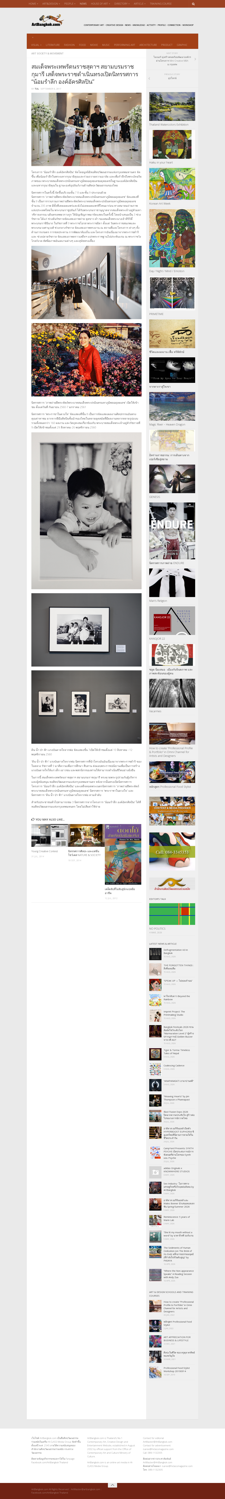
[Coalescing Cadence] (155, 1070)
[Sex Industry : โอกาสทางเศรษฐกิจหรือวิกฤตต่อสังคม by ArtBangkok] (155, 1188)
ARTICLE (138, 3)
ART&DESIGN (50, 3)
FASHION (69, 45)
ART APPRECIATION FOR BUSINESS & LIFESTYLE (177, 1339)
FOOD (82, 45)
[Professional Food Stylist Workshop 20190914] (155, 1372)
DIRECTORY (121, 3)
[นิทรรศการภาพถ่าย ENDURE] (172, 530)
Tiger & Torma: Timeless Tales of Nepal (177, 1051)
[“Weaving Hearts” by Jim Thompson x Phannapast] (155, 1100)
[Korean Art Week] (172, 184)
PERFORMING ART (124, 45)
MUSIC (106, 45)
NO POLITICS (157, 928)
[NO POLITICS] (172, 914)
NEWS (83, 3)
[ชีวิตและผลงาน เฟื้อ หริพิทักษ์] (172, 333)
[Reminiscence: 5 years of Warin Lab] (155, 1221)
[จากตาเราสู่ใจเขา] (172, 370)
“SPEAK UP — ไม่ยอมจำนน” (178, 980)
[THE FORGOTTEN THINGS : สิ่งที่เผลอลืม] (155, 969)
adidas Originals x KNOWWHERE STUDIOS (177, 1170)
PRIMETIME (156, 314)
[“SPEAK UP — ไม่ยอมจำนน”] (155, 985)
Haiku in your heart (161, 162)
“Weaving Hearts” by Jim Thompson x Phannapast (177, 1098)
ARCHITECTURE (148, 45)
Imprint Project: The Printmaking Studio (174, 1013)
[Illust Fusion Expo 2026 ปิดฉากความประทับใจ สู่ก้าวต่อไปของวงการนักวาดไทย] (155, 1116)
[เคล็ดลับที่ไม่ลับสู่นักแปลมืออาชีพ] (123, 854)
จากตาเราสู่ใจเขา (160, 386)
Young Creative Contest (44, 851)
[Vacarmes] (172, 693)
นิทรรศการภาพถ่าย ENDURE (166, 563)
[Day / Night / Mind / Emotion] (172, 238)
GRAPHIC (182, 45)
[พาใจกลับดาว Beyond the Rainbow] (155, 1000)
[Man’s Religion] (172, 582)
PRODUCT (166, 45)
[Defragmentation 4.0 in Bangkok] (155, 954)
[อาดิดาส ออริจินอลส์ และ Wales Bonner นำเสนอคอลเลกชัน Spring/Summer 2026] (155, 1204)
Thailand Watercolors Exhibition (168, 124)
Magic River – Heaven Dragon (167, 424)
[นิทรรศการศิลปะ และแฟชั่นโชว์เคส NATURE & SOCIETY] (86, 835)
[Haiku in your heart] (172, 144)
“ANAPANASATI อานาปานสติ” (179, 1080)
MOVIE (94, 45)
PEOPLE (68, 3)
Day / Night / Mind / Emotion (166, 271)
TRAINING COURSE (161, 3)
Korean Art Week (159, 203)
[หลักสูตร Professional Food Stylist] (172, 772)
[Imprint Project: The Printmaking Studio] (155, 1016)
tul (37, 88)
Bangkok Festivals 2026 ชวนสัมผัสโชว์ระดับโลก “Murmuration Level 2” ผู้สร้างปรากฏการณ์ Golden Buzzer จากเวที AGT (179, 1033)
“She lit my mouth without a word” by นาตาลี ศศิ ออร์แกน (178, 1234)
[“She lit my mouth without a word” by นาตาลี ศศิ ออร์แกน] (155, 1236)
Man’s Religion (158, 601)
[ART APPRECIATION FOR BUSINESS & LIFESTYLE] (155, 1341)
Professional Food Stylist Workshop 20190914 (177, 1369)
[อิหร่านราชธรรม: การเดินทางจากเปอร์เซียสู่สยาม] (172, 441)
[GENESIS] (172, 479)
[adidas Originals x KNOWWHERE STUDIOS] (155, 1172)
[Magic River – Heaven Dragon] (172, 406)
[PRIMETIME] (172, 293)
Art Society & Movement (47, 53)
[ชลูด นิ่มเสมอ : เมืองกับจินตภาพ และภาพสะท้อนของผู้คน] (172, 655)
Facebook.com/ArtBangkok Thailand (49, 1462)
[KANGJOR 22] (172, 620)
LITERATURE (53, 45)
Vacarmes (155, 711)
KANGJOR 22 (157, 638)
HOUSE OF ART (99, 3)
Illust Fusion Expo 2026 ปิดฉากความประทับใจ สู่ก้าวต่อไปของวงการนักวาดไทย (179, 1115)
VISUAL (35, 45)
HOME (32, 3)
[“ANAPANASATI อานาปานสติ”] (155, 1085)
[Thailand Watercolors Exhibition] (172, 106)
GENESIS (154, 497)
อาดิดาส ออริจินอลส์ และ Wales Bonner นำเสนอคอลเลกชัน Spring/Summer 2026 (179, 1203)
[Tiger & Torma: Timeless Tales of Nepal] (155, 1054)
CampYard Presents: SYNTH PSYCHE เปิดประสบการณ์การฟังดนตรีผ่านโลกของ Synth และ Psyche (179, 1153)
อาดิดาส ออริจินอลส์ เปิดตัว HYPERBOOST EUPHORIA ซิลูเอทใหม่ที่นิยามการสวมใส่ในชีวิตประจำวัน (179, 1133)
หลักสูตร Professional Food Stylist (170, 786)
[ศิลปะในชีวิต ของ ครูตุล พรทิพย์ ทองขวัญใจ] (155, 1357)
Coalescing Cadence (174, 1065)
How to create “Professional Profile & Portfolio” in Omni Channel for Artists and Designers (171, 752)
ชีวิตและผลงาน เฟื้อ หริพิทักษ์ (166, 352)
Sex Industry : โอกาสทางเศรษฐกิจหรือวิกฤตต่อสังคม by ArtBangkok (179, 1186)
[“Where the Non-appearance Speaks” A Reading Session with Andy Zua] (155, 1275)
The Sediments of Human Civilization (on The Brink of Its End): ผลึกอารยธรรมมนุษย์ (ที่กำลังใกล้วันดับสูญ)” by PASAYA (179, 1254)
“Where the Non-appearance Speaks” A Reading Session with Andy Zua (179, 1274)
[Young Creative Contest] (49, 835)
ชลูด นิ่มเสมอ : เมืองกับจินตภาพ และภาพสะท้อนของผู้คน (171, 671)
